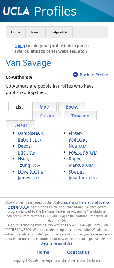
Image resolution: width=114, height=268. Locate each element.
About (35, 32)
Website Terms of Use (56, 243)
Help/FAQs (59, 32)
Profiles (55, 11)
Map (44, 106)
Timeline (80, 116)
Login (19, 45)
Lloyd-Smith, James (30, 175)
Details (20, 125)
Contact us (78, 252)
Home (15, 32)
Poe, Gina (83, 152)
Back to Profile (94, 75)
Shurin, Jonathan (83, 175)
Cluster (47, 116)
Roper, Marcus (81, 162)
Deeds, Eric (26, 149)
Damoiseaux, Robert (31, 136)
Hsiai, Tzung (29, 162)
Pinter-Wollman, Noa (78, 139)
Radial (72, 106)
